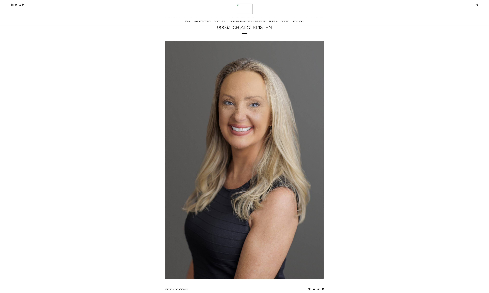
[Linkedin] (20, 5)
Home (187, 22)
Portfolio (220, 22)
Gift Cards (298, 22)
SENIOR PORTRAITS (202, 22)
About (272, 22)
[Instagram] (23, 5)
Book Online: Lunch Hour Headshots (248, 22)
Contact (285, 22)
